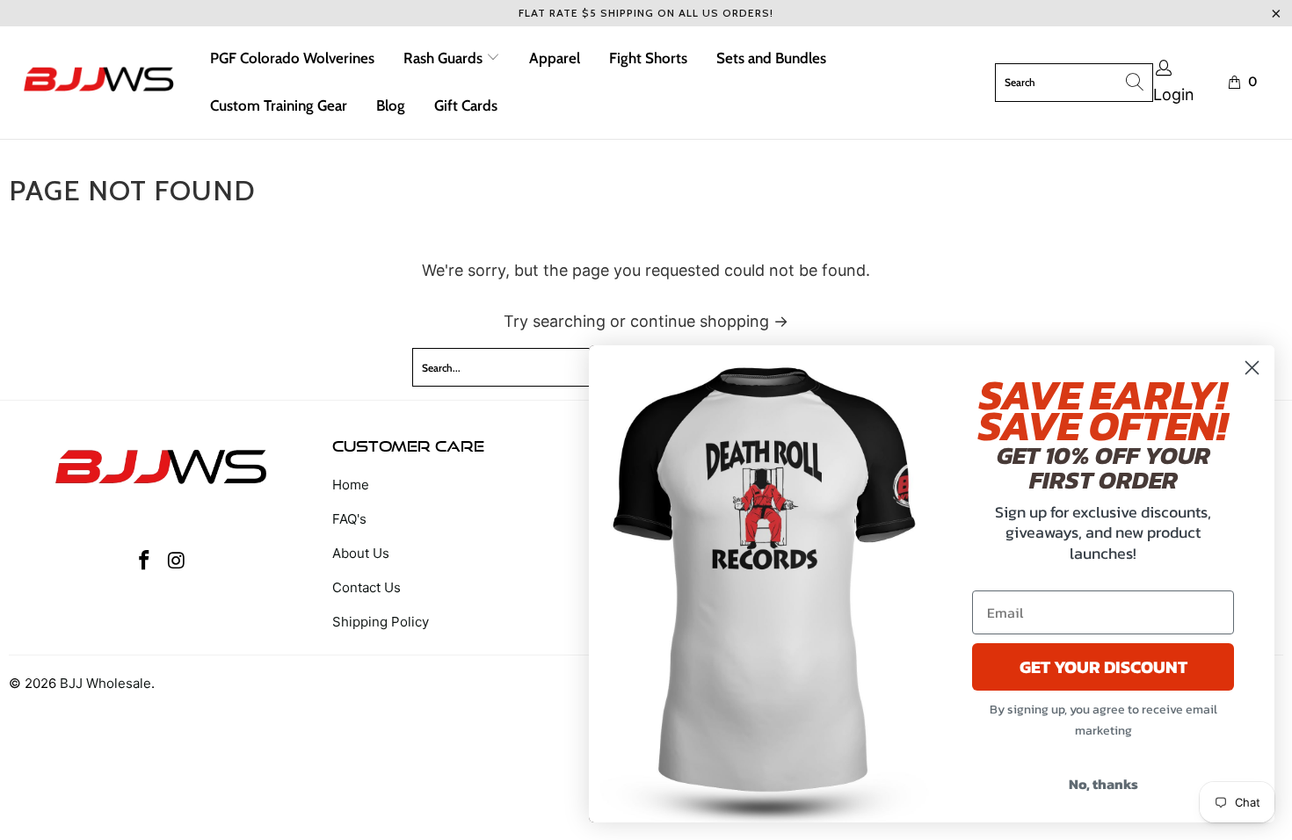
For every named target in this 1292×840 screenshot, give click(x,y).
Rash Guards (444, 58)
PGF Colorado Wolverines (292, 58)
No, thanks (1103, 783)
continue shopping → (709, 321)
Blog (390, 105)
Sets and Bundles (771, 58)
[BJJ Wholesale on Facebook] (145, 561)
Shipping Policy (380, 621)
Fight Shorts (648, 58)
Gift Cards (465, 105)
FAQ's (349, 519)
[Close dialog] (1252, 367)
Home (350, 484)
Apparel (554, 58)
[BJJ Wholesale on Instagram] (176, 561)
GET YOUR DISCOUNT (1103, 667)
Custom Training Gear (278, 105)
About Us (360, 553)
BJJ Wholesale (105, 683)
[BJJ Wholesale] (99, 82)
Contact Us (366, 587)
